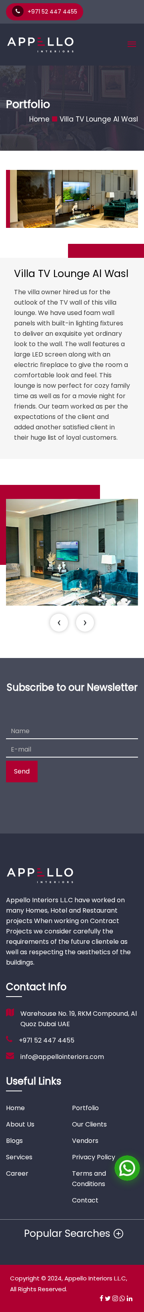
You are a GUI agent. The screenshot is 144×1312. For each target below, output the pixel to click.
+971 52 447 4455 (52, 12)
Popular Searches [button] (67, 1233)
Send (22, 771)
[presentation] (59, 623)
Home (39, 119)
